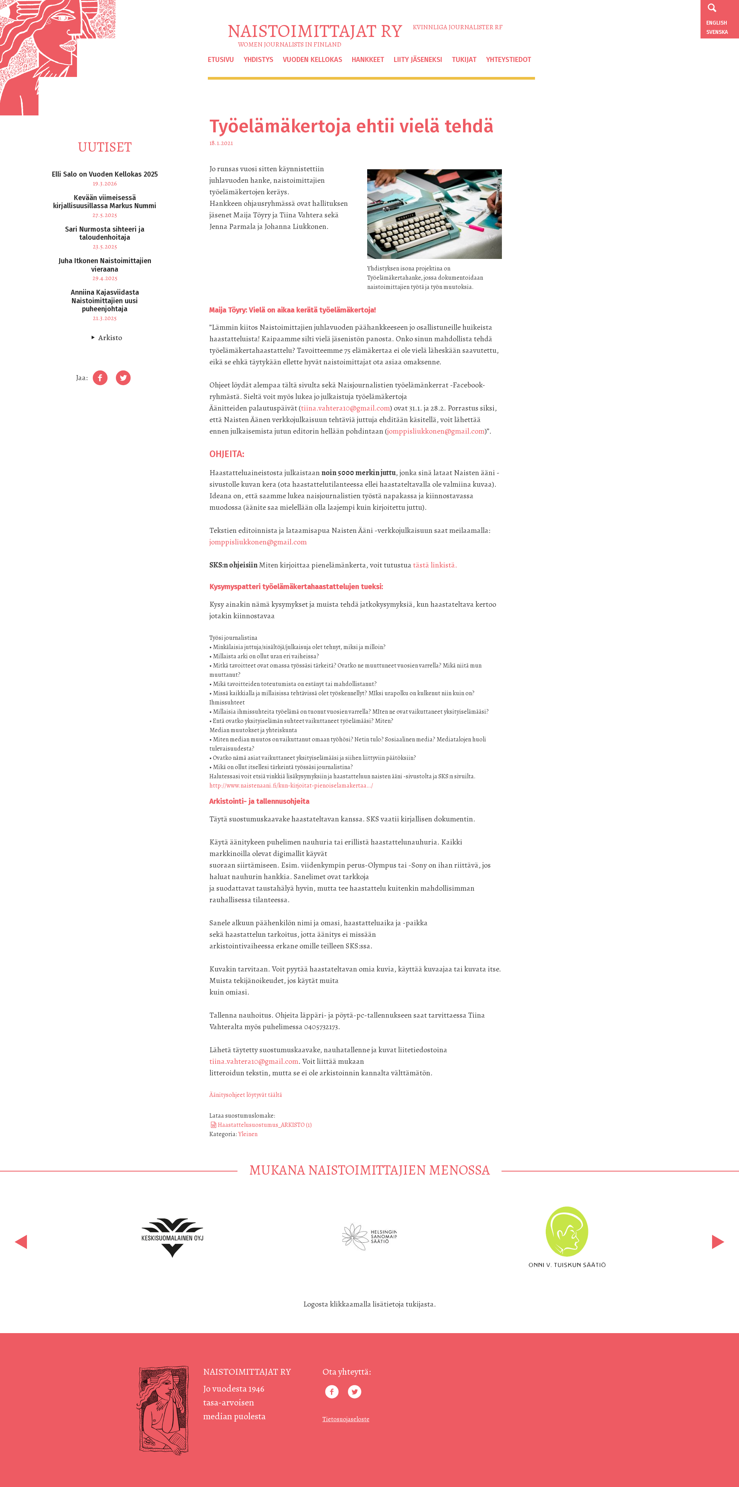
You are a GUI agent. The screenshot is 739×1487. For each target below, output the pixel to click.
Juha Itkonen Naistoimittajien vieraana (105, 265)
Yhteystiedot (508, 59)
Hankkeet (368, 59)
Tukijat (464, 59)
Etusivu (221, 59)
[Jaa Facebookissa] (100, 378)
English (716, 23)
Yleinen (247, 1134)
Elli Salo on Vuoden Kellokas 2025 (105, 174)
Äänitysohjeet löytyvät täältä (245, 1095)
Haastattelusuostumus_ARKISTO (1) (265, 1125)
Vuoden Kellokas (312, 59)
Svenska (717, 32)
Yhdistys (258, 59)
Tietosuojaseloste (346, 1419)
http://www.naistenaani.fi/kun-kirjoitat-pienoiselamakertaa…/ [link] (291, 785)
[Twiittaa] (123, 378)
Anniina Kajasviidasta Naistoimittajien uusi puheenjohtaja (105, 300)
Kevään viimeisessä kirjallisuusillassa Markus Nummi (104, 202)
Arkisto (110, 337)
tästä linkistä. (434, 565)
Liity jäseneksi (418, 59)
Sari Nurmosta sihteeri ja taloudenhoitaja (104, 233)
